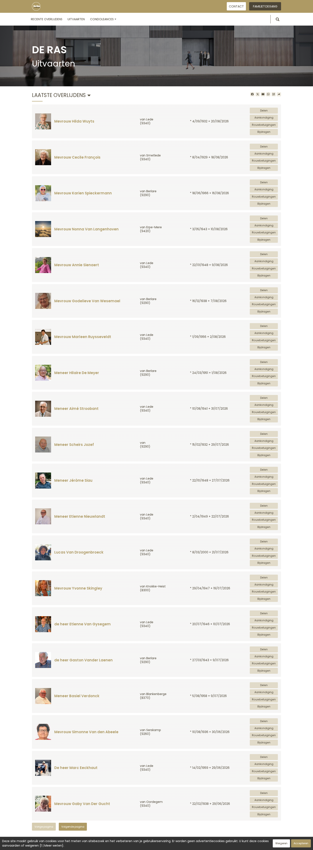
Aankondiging (263, 117)
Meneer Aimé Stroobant (76, 408)
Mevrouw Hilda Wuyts (74, 121)
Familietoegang (265, 6)
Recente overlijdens (46, 19)
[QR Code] (273, 94)
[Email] (263, 94)
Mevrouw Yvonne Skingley (78, 588)
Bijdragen (263, 132)
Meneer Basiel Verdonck (76, 696)
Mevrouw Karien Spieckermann (83, 193)
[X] (258, 94)
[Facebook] (252, 94)
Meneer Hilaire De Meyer (76, 373)
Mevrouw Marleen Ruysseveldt (82, 337)
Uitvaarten (76, 19)
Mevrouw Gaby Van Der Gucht (82, 804)
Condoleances (102, 19)
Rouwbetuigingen (264, 125)
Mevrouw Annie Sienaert (76, 265)
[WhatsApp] (268, 94)
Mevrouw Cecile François (77, 157)
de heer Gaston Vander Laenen (83, 660)
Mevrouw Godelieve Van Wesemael (87, 301)
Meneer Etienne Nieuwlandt (79, 516)
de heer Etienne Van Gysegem (82, 624)
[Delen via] (279, 94)
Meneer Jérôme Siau (73, 480)
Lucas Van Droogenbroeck (78, 552)
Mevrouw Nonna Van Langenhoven (86, 229)
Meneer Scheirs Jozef (74, 444)
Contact (236, 6)
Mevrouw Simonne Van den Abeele (86, 732)
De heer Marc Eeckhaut (76, 768)
